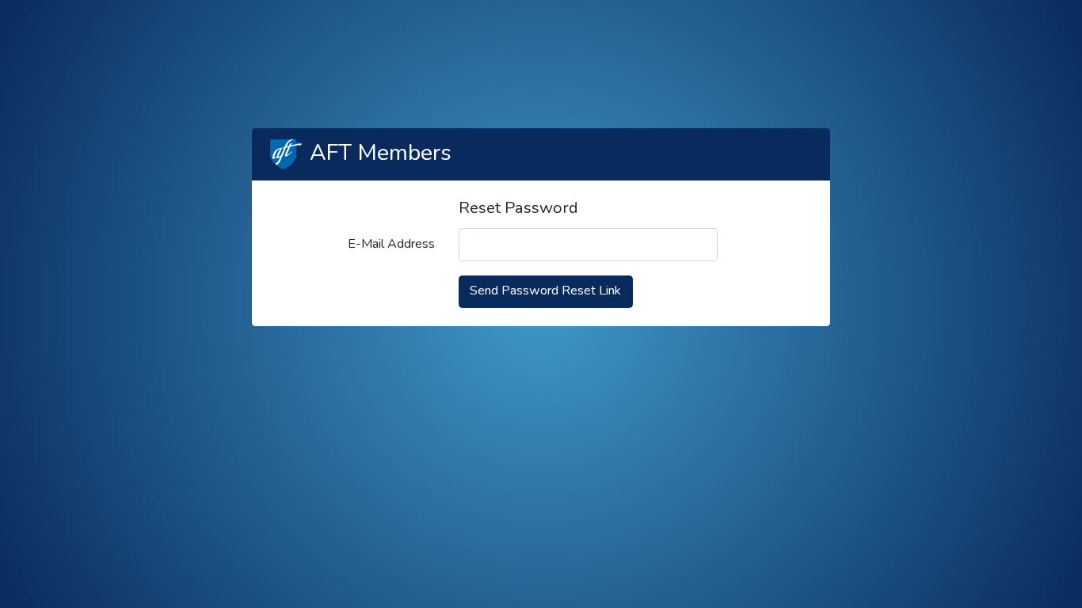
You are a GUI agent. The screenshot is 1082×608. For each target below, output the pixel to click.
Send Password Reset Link (545, 290)
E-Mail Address (391, 244)
